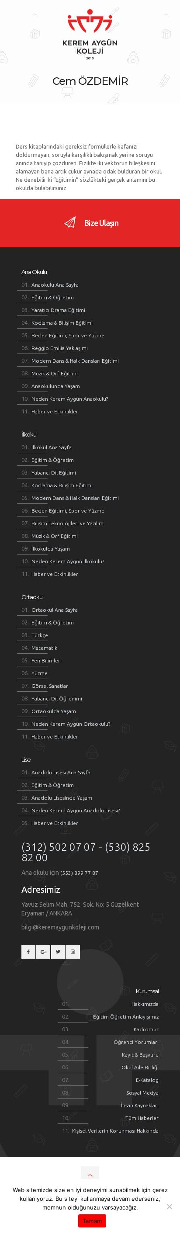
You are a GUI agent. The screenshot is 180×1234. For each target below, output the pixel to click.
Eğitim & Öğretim (52, 297)
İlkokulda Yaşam (50, 548)
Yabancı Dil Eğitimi (53, 472)
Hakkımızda (145, 1004)
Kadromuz (146, 1029)
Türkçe (39, 635)
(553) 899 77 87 (79, 873)
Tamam (92, 1220)
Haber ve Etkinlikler (54, 411)
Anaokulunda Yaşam (55, 386)
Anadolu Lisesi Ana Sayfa (60, 772)
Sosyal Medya (142, 1092)
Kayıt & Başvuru (140, 1054)
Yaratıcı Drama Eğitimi (58, 310)
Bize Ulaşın (100, 222)
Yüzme (39, 673)
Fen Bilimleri (46, 660)
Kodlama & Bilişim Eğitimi (62, 323)
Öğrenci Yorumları (136, 1042)
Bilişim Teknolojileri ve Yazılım (67, 523)
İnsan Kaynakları (140, 1105)
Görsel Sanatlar (49, 686)
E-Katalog (147, 1080)
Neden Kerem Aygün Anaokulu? (69, 399)
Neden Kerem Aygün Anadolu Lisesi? (75, 810)
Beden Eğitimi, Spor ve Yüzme (67, 335)
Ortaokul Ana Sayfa (54, 610)
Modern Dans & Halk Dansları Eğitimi (75, 361)
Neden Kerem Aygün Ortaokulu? (70, 724)
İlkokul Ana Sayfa (51, 447)
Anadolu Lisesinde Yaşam (61, 798)
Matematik (44, 648)
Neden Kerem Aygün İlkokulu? (67, 561)
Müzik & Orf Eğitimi (54, 373)
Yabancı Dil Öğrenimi (56, 698)
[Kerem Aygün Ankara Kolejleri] (90, 34)
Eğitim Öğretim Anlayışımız (126, 1016)
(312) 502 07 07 (58, 847)
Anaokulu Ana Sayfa (55, 285)
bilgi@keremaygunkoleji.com (60, 927)
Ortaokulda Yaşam (53, 711)
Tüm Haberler (142, 1118)
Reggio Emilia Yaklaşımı (59, 348)
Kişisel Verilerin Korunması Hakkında (115, 1130)
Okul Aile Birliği (140, 1067)
